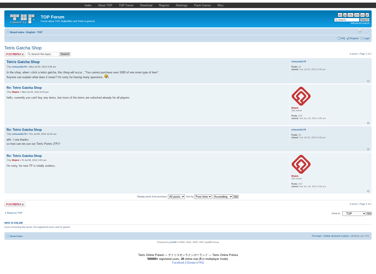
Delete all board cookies (336, 236)
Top (368, 81)
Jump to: (336, 213)
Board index (17, 32)
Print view (359, 31)
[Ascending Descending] (226, 196)
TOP (39, 32)
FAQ (343, 38)
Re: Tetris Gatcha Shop (24, 87)
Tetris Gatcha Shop (23, 47)
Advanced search (360, 23)
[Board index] (23, 18)
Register (354, 38)
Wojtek (15, 92)
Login (366, 38)
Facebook (178, 262)
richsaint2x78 (19, 67)
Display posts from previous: (152, 196)
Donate (191, 262)
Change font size (366, 31)
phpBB (173, 242)
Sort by (190, 196)
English (30, 32)
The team (317, 236)
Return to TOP (14, 213)
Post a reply (10, 52)
